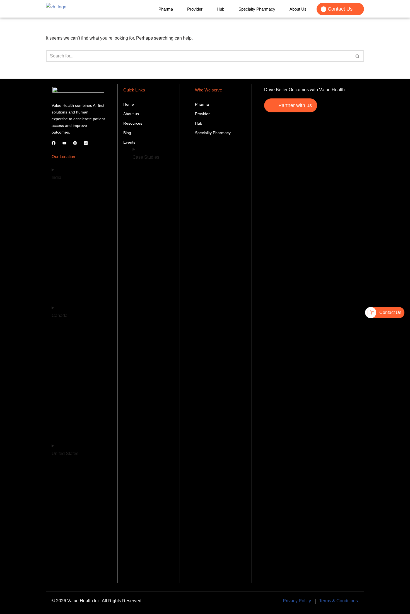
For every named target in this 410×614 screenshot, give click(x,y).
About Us (298, 9)
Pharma (165, 9)
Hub (220, 9)
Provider (194, 9)
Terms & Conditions (338, 600)
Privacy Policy (297, 600)
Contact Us (340, 9)
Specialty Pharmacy (256, 9)
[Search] (357, 56)
